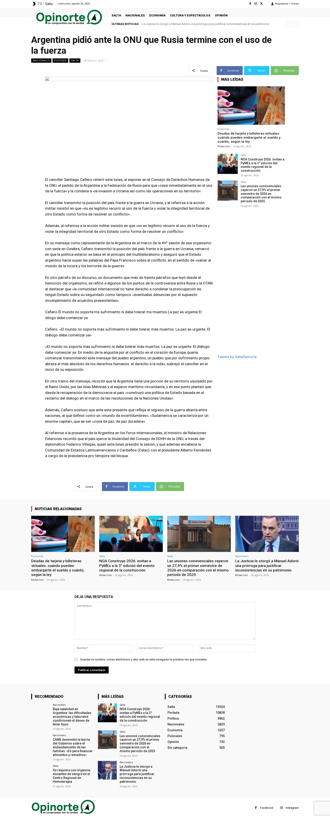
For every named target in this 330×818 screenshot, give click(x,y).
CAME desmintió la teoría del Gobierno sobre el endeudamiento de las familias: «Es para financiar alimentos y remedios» (73, 747)
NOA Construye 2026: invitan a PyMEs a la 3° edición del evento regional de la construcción (262, 165)
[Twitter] (261, 4)
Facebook (266, 807)
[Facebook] (250, 4)
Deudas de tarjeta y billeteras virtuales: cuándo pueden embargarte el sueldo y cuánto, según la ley (249, 137)
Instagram (292, 807)
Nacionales (41, 60)
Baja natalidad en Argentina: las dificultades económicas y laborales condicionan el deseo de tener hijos (72, 716)
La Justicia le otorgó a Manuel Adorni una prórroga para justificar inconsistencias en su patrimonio (205, 24)
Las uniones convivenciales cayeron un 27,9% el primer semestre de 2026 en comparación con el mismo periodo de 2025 (261, 193)
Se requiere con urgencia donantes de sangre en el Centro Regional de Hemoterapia (71, 775)
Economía (223, 129)
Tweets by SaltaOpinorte (237, 357)
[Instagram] (256, 4)
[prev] (289, 24)
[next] (296, 24)
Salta (75, 60)
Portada (60, 60)
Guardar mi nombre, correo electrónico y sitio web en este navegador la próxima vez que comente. (143, 659)
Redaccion (224, 146)
